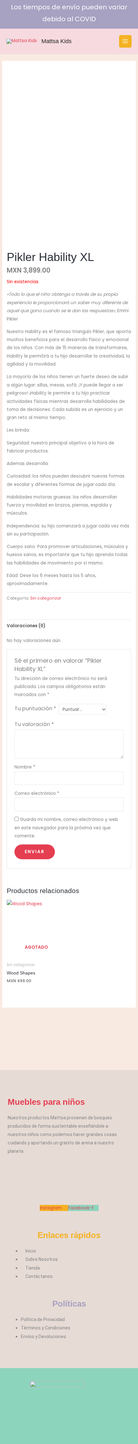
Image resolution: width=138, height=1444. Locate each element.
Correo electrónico (36, 793)
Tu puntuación (35, 708)
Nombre (24, 767)
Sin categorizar (45, 598)
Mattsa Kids (56, 41)
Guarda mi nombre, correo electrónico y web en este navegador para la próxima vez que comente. (66, 827)
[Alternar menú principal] (125, 41)
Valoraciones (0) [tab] (26, 626)
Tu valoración (34, 724)
